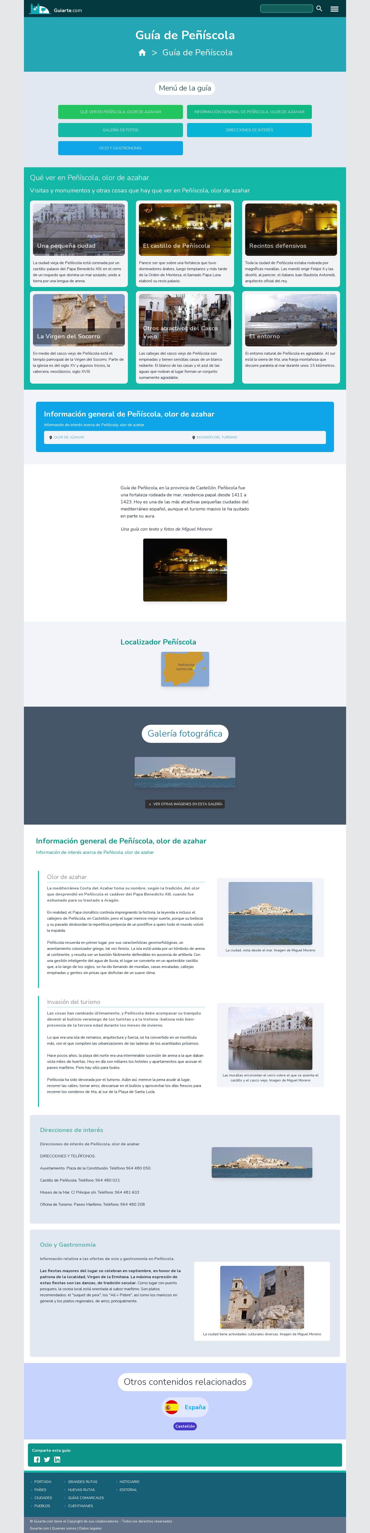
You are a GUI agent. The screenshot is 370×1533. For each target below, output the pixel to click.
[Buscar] (318, 9)
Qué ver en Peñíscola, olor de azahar (120, 112)
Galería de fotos (120, 130)
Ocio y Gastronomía (120, 148)
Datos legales (90, 1528)
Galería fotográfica (185, 734)
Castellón (185, 1426)
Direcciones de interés (249, 130)
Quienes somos (64, 1528)
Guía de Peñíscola (197, 52)
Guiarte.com (39, 1528)
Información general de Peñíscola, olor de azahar (249, 112)
